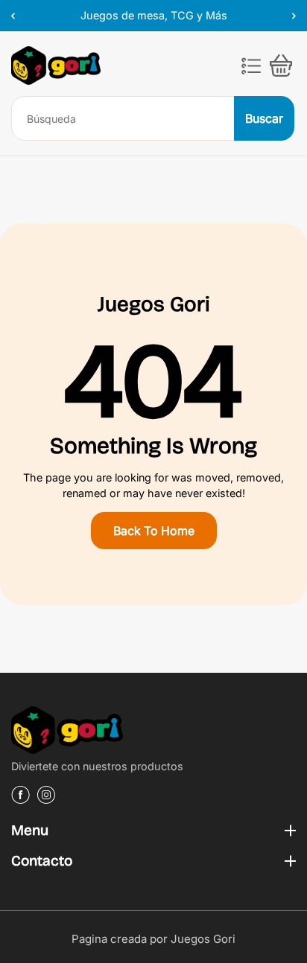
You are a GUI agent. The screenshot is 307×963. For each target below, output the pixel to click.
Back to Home (153, 530)
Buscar (264, 118)
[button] (251, 65)
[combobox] (123, 118)
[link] (153, 732)
